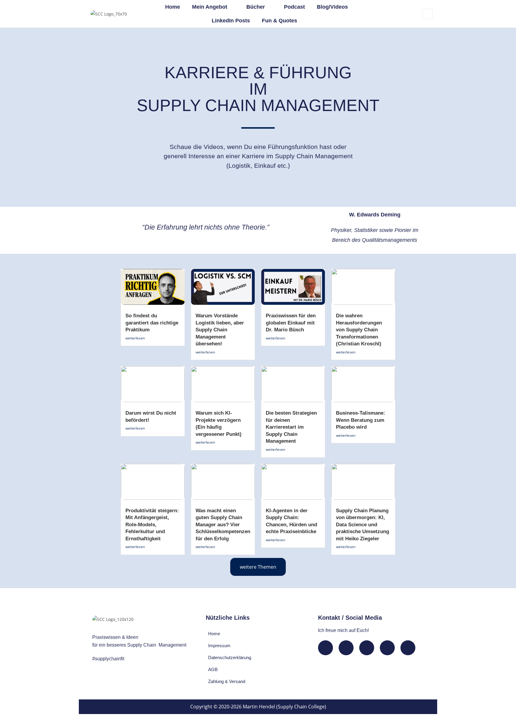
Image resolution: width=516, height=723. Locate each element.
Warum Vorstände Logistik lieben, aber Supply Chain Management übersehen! (220, 330)
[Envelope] (346, 647)
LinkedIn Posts (231, 21)
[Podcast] (407, 647)
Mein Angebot (209, 7)
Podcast (294, 7)
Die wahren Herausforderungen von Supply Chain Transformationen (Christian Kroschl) (359, 330)
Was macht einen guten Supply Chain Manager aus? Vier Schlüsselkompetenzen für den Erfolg (223, 525)
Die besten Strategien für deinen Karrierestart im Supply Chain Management (291, 427)
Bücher (255, 7)
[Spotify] (387, 647)
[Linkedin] (325, 647)
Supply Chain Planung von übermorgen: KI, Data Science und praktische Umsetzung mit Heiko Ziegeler (362, 525)
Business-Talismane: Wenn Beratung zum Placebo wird (360, 420)
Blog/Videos (332, 7)
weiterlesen (135, 338)
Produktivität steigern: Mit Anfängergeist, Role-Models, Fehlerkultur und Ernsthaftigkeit (152, 525)
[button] (427, 14)
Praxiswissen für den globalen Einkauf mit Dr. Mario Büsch (291, 323)
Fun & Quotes (279, 21)
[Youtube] (366, 647)
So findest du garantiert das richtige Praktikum (151, 323)
